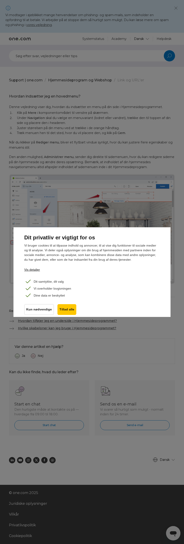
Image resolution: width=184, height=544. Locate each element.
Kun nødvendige (39, 309)
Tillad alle (66, 309)
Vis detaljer (32, 269)
